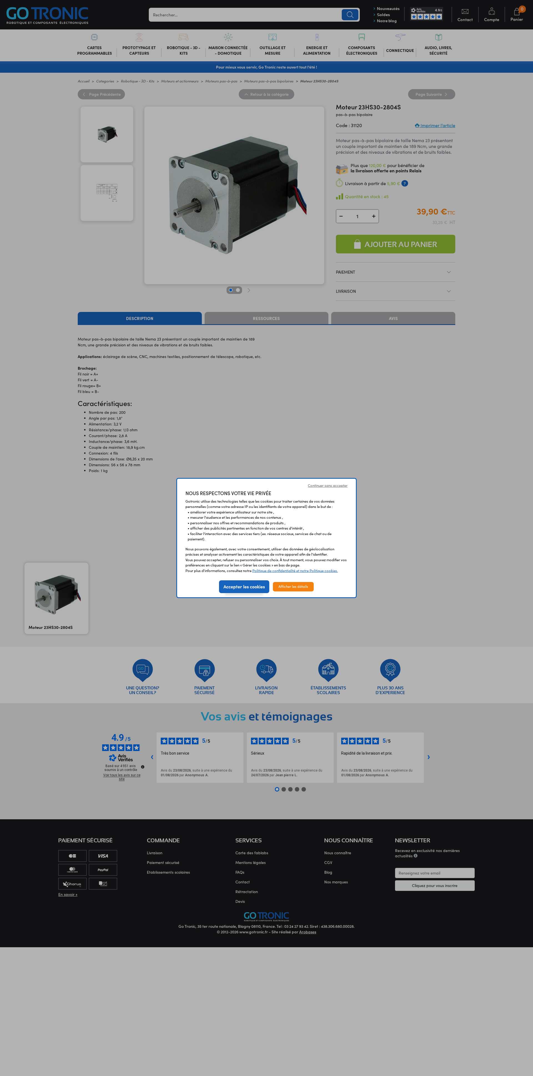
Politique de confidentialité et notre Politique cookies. (295, 570)
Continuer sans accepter (328, 485)
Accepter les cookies (244, 586)
